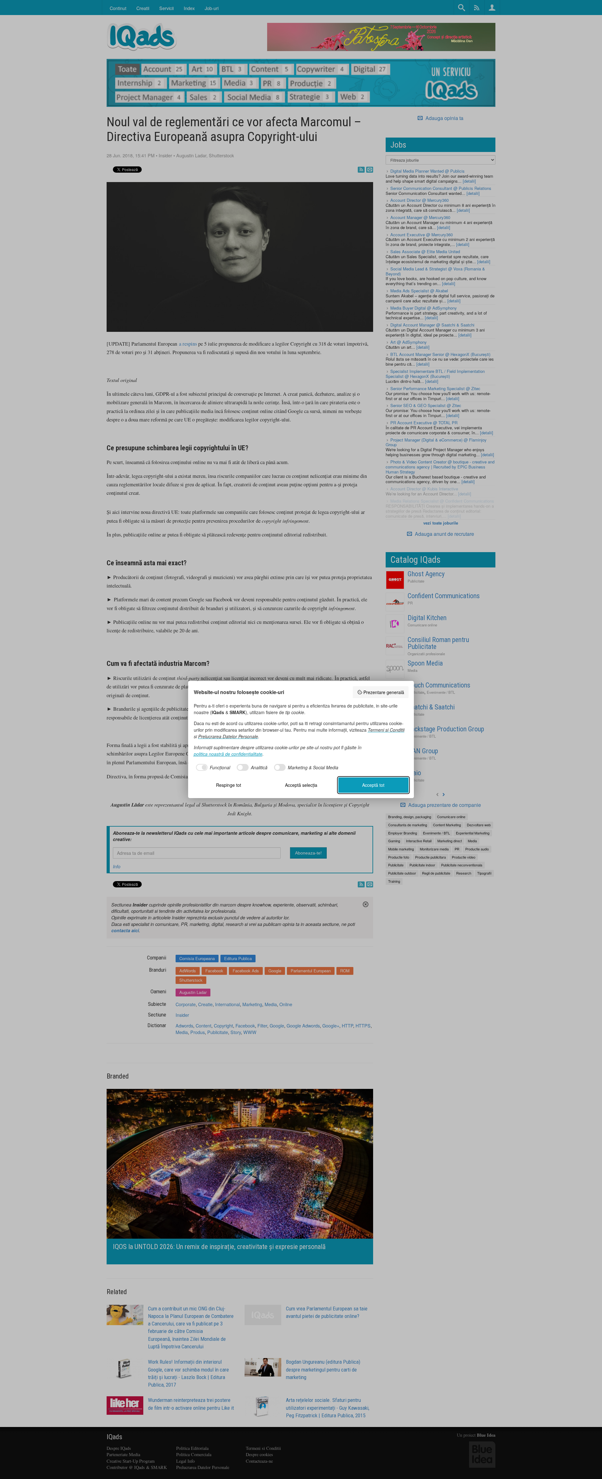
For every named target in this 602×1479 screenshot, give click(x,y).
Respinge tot (228, 785)
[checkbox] (212, 767)
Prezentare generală (383, 692)
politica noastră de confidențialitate (228, 754)
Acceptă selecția (301, 785)
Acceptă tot (373, 785)
